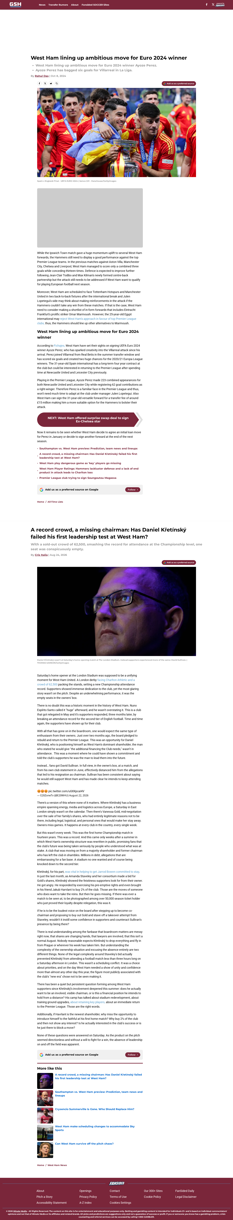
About (74, 4)
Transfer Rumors (58, 4)
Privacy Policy (88, 1196)
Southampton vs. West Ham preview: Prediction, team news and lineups (88, 448)
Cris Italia (41, 554)
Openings (85, 1191)
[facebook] (206, 4)
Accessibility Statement (52, 1202)
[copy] (56, 83)
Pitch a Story (45, 1196)
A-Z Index (85, 1202)
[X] (213, 4)
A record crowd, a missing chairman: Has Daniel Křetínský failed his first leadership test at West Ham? (88, 455)
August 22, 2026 (78, 795)
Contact (115, 1191)
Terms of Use (118, 1196)
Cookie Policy (152, 1196)
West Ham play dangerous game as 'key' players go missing (80, 463)
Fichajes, (59, 345)
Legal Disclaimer (185, 1196)
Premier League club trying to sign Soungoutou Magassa (77, 477)
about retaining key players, (87, 1002)
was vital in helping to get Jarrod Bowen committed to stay (102, 871)
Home (40, 501)
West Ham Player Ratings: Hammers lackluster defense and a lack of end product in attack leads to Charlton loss (89, 470)
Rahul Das (42, 76)
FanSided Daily (184, 1191)
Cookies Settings (120, 1202)
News (42, 4)
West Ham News (57, 1165)
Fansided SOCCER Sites (95, 4)
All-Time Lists (55, 501)
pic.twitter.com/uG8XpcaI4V (66, 791)
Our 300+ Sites (153, 1191)
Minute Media (20, 1211)
